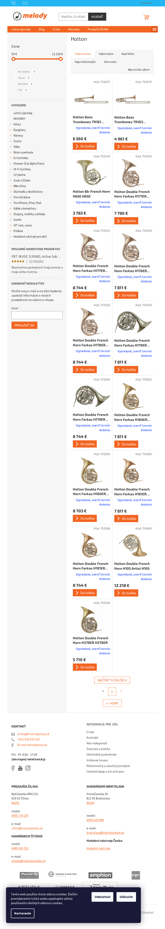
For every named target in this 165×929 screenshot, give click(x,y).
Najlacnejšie (106, 54)
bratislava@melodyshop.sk (105, 833)
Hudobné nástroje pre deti (30, 237)
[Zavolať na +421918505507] (17, 3)
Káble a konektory (24, 209)
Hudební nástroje (98, 848)
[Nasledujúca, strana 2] (112, 692)
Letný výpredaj (22, 113)
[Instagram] (27, 768)
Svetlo (17, 220)
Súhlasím (126, 897)
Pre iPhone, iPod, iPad (27, 203)
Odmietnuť (102, 897)
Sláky (16, 147)
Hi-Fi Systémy (22, 169)
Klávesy (18, 136)
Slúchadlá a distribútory (28, 192)
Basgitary (19, 130)
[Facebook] (14, 768)
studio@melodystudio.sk (28, 861)
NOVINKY (19, 119)
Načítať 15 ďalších (112, 680)
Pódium (18, 231)
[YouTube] (21, 768)
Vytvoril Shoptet (142, 912)
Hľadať (97, 16)
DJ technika (20, 158)
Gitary (17, 124)
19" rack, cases (22, 225)
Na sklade (26, 72)
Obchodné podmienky (102, 754)
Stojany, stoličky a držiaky (29, 214)
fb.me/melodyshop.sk (32, 745)
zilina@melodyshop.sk (27, 828)
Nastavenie (22, 913)
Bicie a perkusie (23, 152)
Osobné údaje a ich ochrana (105, 771)
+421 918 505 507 (28, 739)
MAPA (15, 803)
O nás (90, 732)
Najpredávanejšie (85, 62)
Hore (114, 703)
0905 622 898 (95, 820)
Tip (22, 90)
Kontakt (92, 738)
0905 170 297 (20, 816)
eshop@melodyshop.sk (33, 734)
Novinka (25, 84)
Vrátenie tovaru (97, 760)
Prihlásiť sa (24, 325)
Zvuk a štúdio (21, 180)
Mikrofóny (19, 186)
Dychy (17, 141)
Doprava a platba (98, 749)
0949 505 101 (20, 848)
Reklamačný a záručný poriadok (108, 766)
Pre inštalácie (21, 197)
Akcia (23, 78)
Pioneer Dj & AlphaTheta (28, 164)
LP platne (19, 175)
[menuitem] (21, 29)
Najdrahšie (128, 54)
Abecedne (110, 62)
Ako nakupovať (97, 743)
